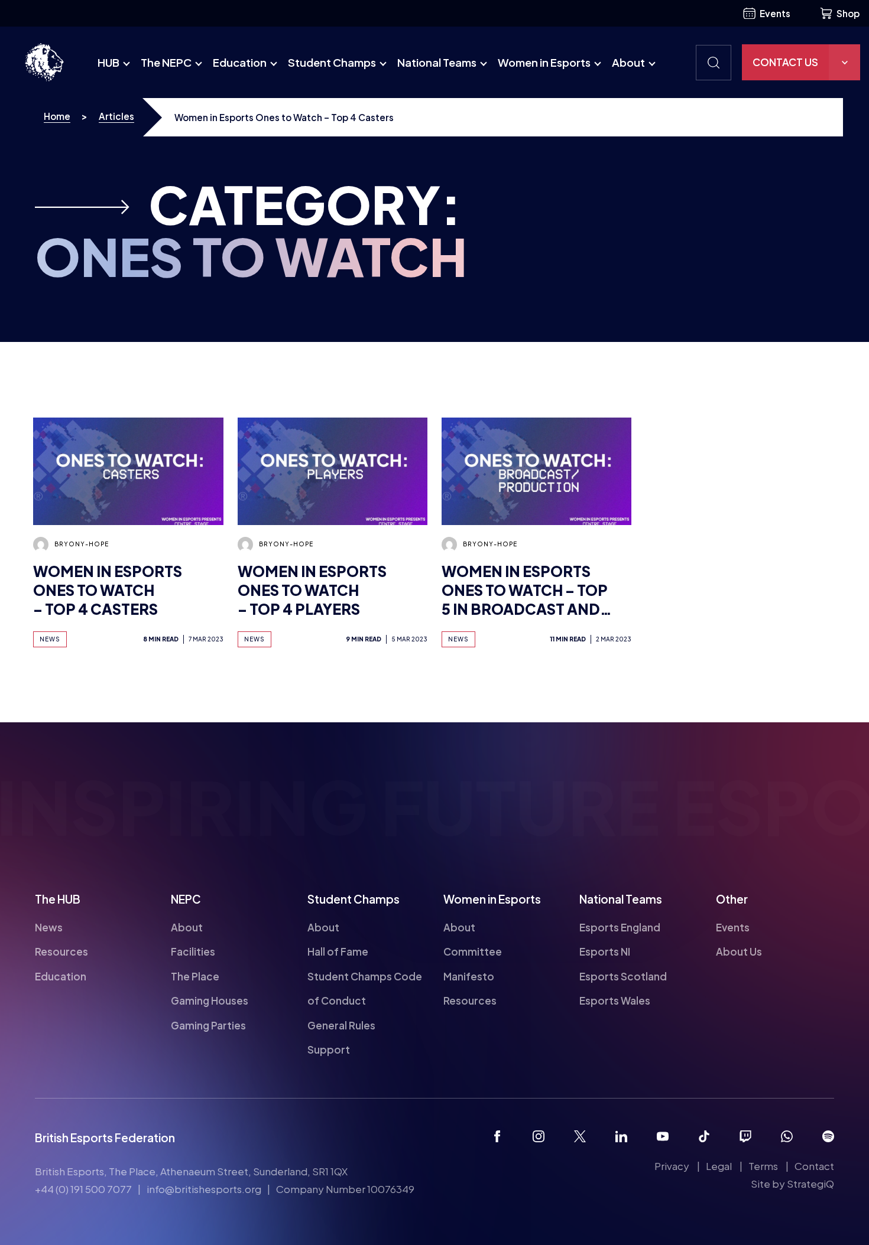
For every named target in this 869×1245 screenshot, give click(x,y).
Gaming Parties (208, 1025)
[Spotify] (828, 1136)
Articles (116, 116)
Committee (472, 951)
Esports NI (604, 951)
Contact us (785, 62)
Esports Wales (614, 1000)
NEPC (186, 899)
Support (328, 1049)
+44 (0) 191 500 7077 (83, 1188)
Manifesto (468, 976)
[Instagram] (538, 1136)
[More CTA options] (844, 62)
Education (240, 62)
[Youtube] (663, 1136)
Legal (719, 1165)
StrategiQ (810, 1183)
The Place (195, 976)
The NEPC (166, 62)
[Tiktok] (704, 1136)
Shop (848, 13)
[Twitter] (580, 1136)
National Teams (436, 62)
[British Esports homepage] (44, 62)
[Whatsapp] (787, 1136)
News (49, 927)
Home (57, 116)
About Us (739, 951)
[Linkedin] (621, 1136)
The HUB (57, 899)
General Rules (341, 1025)
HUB (108, 62)
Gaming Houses (209, 1000)
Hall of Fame (337, 951)
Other (732, 899)
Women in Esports (544, 62)
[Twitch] (745, 1136)
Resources (61, 951)
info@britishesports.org (204, 1188)
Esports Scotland (623, 976)
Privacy (671, 1165)
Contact (814, 1165)
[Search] (713, 62)
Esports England (619, 927)
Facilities (193, 951)
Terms (763, 1165)
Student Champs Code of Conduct (364, 988)
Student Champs (332, 62)
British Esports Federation (105, 1137)
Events (775, 13)
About (628, 62)
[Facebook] (497, 1136)
